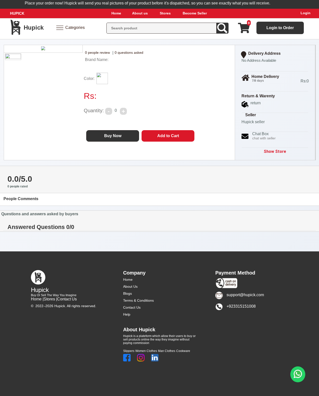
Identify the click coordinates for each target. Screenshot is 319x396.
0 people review (97, 53)
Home (116, 13)
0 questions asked (129, 53)
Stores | (50, 299)
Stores (165, 13)
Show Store (275, 151)
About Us (130, 286)
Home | (37, 299)
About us (140, 13)
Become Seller (195, 13)
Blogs (127, 293)
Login (306, 13)
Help (126, 314)
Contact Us (67, 299)
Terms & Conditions (138, 300)
